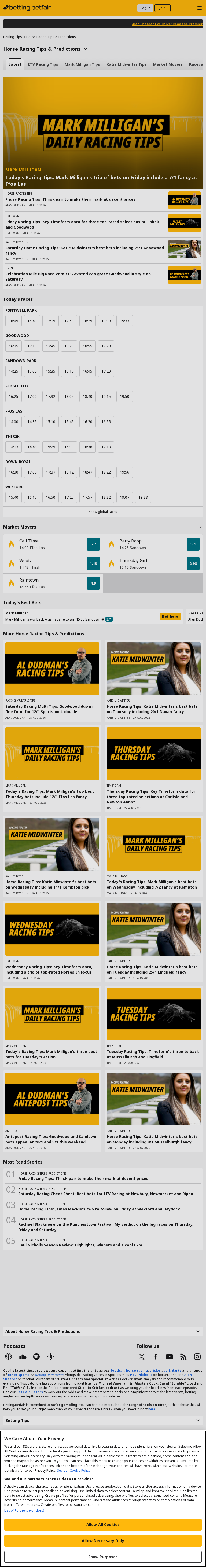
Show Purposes (103, 1556)
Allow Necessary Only (103, 1540)
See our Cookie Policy (73, 1470)
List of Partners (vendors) (24, 1510)
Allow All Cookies (103, 1524)
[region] (103, 1498)
